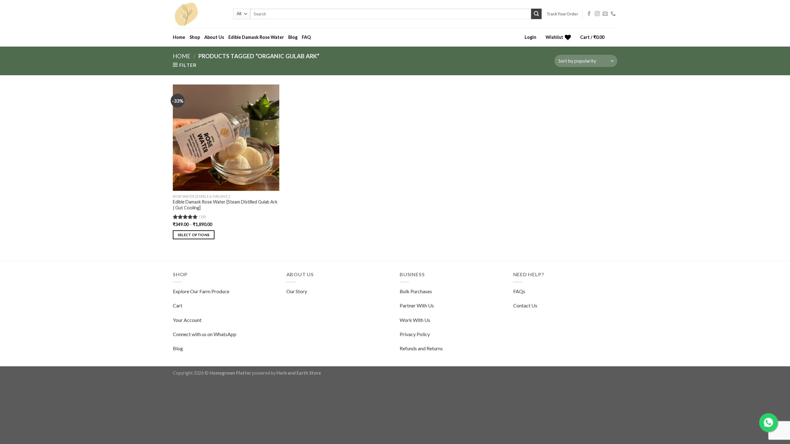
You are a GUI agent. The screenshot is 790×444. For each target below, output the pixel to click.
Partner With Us (417, 305)
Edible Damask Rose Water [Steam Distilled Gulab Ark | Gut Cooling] (225, 204)
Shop (194, 37)
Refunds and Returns (421, 348)
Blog (292, 37)
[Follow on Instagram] (597, 14)
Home (179, 37)
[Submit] (536, 14)
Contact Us (525, 305)
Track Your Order (562, 13)
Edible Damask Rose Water (256, 37)
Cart (177, 305)
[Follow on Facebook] (589, 14)
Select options (194, 235)
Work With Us (415, 320)
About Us (214, 37)
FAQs (519, 291)
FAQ (306, 37)
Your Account (187, 320)
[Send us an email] (605, 14)
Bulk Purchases (416, 291)
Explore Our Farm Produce (201, 291)
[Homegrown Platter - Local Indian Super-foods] (198, 14)
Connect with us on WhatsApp (204, 334)
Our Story (296, 291)
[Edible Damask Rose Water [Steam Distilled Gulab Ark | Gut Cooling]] (226, 137)
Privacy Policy (415, 334)
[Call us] (613, 14)
